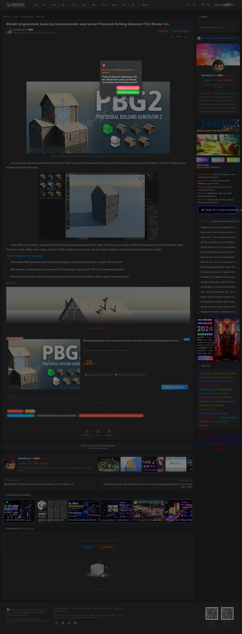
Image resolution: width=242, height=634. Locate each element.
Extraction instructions (128, 87)
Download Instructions (128, 92)
